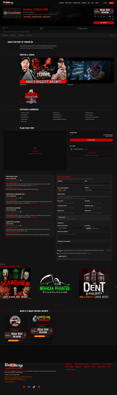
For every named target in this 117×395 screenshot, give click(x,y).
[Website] (95, 16)
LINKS (93, 367)
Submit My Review (62, 256)
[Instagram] (104, 16)
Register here (108, 196)
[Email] (113, 16)
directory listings (23, 371)
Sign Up (111, 2)
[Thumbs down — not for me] (114, 35)
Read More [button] (35, 185)
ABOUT (92, 2)
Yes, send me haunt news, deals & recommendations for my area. (75, 253)
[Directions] (113, 19)
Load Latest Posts (91, 153)
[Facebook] (101, 16)
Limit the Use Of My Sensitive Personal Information (15, 379)
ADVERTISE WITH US (70, 369)
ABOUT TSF (86, 367)
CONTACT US (78, 367)
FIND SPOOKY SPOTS (76, 2)
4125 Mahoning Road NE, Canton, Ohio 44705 (33, 14)
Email (86, 181)
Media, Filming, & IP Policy (27, 376)
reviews (16, 371)
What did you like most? (62, 231)
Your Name (60, 181)
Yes (60, 190)
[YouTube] (110, 16)
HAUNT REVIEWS (68, 2)
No (65, 190)
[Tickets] (98, 16)
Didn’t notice (72, 207)
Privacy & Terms (8, 376)
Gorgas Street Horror (15, 329)
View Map (35, 151)
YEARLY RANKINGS (107, 364)
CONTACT (97, 2)
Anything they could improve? (64, 241)
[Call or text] (110, 19)
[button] (1, 287)
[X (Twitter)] (107, 16)
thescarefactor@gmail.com (10, 381)
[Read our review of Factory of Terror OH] (103, 11)
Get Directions (91, 140)
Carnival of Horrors (42, 324)
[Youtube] (24, 387)
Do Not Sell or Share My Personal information (14, 378)
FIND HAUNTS (61, 2)
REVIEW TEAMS (69, 367)
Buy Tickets (104, 22)
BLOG (89, 2)
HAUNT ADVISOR (101, 367)
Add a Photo (87, 225)
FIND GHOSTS (84, 2)
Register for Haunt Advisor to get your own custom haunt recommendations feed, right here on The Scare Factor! (85, 251)
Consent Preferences (16, 376)
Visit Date (87, 187)
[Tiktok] (34, 387)
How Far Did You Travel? (62, 225)
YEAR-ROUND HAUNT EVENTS (81, 364)
